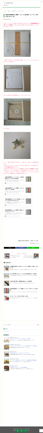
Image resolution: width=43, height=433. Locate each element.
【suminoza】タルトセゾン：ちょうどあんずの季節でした (19, 367)
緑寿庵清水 (15, 11)
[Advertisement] (21, 228)
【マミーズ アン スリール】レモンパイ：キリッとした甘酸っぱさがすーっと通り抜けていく (24, 345)
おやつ (10, 11)
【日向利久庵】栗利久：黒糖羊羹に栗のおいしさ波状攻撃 (21, 281)
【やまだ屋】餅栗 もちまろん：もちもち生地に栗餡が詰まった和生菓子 (23, 273)
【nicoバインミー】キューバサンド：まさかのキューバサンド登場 (20, 338)
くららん (37, 243)
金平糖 (37, 240)
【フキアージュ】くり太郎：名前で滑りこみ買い (19, 296)
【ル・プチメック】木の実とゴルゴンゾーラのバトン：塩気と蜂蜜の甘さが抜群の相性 (23, 360)
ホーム (6, 11)
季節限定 (32, 240)
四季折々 (28, 240)
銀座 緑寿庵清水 (21, 11)
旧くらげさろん (6, 331)
